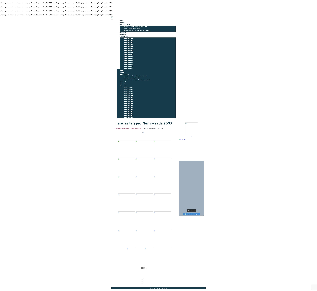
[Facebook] (189, 280)
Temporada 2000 (128, 68)
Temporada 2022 (128, 42)
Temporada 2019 (128, 48)
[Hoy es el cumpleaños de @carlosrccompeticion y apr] (185, 176)
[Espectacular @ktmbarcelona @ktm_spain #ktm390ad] (198, 176)
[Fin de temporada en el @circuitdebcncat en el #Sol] (198, 199)
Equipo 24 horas (125, 24)
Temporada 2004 (128, 60)
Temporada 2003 (128, 62)
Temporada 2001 (128, 66)
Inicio (121, 20)
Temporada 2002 (128, 64)
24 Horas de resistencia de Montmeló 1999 (135, 26)
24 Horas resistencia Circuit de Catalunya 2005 (137, 30)
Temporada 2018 (128, 50)
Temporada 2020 (128, 46)
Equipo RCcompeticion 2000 (132, 28)
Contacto (123, 34)
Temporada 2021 (128, 44)
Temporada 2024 (128, 38)
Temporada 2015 (128, 56)
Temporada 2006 (128, 58)
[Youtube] (199, 280)
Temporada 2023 (128, 40)
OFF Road (123, 32)
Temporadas (124, 36)
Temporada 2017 (128, 52)
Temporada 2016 (128, 54)
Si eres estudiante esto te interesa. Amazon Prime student (127, 128)
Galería (122, 22)
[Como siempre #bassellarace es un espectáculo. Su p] (185, 199)
